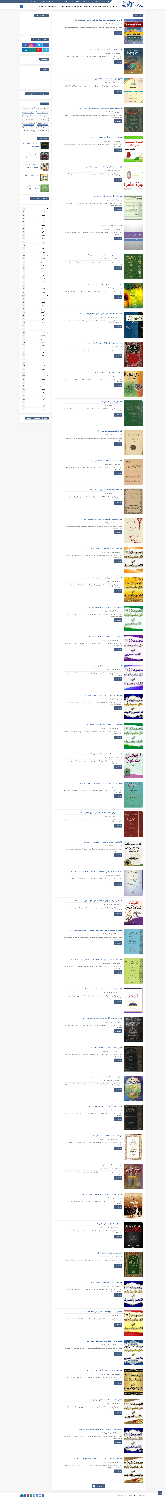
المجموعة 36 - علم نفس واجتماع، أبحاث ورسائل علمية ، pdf (103, 695)
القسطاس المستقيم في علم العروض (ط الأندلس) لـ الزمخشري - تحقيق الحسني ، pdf (96, 959)
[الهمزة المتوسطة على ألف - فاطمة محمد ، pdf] (133, 149)
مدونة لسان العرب (121, 1495)
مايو (43, 238)
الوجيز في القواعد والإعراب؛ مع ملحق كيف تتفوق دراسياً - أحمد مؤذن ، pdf (98, 20)
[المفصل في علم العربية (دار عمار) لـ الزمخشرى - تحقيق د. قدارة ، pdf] (133, 795)
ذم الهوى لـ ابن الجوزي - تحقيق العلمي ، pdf (108, 1165)
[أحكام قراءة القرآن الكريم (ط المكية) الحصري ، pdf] (133, 1059)
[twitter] (49, 1)
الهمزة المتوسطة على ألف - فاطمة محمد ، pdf (107, 137)
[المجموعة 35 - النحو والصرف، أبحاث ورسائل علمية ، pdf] (133, 560)
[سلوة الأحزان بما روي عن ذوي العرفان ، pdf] (133, 384)
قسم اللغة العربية (42, 130)
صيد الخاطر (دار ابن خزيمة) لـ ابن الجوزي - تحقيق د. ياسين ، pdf (103, 343)
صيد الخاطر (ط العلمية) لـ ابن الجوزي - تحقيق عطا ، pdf (105, 284)
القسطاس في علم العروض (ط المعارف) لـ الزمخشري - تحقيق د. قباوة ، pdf (98, 901)
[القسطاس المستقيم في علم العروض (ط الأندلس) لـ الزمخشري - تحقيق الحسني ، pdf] (133, 971)
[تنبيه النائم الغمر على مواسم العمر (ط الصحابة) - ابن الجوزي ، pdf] (133, 1205)
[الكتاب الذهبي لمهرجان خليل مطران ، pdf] (133, 442)
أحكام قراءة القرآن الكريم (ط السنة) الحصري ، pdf (106, 1077)
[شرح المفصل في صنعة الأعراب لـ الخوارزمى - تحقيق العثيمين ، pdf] (133, 824)
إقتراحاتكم (78, 2)
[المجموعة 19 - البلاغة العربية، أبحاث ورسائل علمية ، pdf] (133, 1352)
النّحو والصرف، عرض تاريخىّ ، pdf (112, 225)
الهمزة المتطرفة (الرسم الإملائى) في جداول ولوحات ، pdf (104, 167)
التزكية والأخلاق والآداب (115, 259)
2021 (45, 376)
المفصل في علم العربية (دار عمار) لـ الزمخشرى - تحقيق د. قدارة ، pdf (101, 783)
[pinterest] (40, 1)
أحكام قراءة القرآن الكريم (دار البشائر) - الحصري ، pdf (105, 1106)
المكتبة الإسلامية (87, 6)
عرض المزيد (100, 1486)
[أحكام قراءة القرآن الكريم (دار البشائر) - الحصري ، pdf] (133, 1117)
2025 (45, 222)
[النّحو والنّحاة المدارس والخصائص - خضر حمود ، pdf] (133, 61)
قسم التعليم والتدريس (29, 123)
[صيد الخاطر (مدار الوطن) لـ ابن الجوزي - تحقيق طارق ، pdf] (133, 266)
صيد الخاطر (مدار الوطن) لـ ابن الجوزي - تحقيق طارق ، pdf (104, 255)
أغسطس (42, 228)
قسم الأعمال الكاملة (28, 116)
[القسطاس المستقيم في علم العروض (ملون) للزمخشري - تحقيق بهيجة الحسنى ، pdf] (133, 941)
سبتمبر (43, 265)
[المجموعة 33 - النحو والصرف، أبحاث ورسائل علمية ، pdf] (133, 1294)
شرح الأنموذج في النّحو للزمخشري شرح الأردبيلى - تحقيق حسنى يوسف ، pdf (99, 754)
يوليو (43, 232)
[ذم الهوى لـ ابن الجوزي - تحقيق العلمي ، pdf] (133, 1176)
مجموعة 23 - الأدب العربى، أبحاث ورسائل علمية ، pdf (105, 607)
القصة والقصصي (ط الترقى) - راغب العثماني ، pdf (106, 460)
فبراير (43, 215)
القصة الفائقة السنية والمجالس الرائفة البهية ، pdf (106, 490)
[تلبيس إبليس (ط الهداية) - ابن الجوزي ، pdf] (133, 1235)
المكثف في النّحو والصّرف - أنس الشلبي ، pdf (108, 196)
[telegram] (43, 1)
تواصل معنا (71, 2)
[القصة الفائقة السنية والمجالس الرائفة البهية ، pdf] (133, 501)
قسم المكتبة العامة (28, 130)
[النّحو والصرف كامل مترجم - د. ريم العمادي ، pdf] (133, 90)
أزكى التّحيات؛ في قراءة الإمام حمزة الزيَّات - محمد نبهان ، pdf (103, 989)
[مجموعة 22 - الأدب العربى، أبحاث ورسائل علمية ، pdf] (133, 648)
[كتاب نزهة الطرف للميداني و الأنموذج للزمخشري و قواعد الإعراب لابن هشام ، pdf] (133, 883)
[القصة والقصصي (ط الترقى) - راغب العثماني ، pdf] (133, 472)
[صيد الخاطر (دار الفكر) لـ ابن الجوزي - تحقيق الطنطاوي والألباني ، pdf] (133, 325)
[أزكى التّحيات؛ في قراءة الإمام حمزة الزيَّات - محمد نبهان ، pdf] (133, 1000)
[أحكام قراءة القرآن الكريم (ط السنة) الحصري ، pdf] (133, 1088)
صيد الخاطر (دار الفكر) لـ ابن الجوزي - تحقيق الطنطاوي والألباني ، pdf (101, 313)
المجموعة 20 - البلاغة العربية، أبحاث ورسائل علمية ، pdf (104, 1370)
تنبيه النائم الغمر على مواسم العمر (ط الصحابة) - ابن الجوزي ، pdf (102, 1194)
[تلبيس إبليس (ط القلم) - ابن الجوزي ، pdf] (133, 1264)
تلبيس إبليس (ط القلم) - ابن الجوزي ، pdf (109, 1253)
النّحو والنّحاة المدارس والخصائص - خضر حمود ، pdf (106, 49)
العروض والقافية (117, 904)
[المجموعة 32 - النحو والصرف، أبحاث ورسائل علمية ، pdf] (133, 1323)
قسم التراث (43, 119)
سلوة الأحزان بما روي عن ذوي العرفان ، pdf (108, 372)
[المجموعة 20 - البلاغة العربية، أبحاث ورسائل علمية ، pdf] (133, 1382)
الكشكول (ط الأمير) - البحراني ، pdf (111, 401)
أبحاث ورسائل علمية (116, 552)
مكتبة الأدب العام (65, 6)
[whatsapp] (37, 1)
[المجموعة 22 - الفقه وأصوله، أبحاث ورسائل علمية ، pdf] (133, 677)
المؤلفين (105, 6)
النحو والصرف (117, 24)
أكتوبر (43, 305)
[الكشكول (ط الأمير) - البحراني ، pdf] (133, 413)
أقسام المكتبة (113, 6)
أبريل (43, 242)
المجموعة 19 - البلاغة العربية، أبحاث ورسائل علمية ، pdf (104, 1341)
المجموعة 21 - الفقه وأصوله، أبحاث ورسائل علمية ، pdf (104, 724)
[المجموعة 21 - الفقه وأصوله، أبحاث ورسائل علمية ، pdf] (133, 736)
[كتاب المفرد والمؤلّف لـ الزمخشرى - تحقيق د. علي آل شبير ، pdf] (133, 853)
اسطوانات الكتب (29, 108)
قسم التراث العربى (29, 119)
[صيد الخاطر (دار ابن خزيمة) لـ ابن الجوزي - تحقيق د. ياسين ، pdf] (133, 354)
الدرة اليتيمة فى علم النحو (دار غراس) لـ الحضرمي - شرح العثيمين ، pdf (101, 108)
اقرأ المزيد (118, 33)
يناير (44, 218)
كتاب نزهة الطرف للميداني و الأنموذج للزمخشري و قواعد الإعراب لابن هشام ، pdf (96, 871)
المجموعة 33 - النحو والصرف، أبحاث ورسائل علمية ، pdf (104, 1282)
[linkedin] (34, 1)
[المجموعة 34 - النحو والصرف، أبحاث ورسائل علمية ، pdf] (133, 589)
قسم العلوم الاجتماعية (43, 127)
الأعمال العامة (42, 6)
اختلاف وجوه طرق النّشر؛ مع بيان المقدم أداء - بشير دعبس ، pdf (102, 1018)
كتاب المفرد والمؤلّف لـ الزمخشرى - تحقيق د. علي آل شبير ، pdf (102, 842)
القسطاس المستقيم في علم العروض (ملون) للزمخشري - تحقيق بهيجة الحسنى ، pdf (96, 930)
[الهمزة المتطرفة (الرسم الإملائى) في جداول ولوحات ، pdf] (133, 178)
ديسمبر (43, 225)
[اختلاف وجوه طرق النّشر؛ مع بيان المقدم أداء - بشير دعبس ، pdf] (133, 1029)
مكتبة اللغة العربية (77, 6)
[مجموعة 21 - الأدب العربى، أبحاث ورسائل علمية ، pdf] (133, 1411)
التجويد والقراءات (117, 992)
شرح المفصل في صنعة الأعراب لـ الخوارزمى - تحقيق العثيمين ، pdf (101, 812)
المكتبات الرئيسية (97, 6)
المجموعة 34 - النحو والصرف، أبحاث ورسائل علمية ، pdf (104, 578)
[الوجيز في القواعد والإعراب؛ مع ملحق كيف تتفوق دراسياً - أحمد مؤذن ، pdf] (133, 31)
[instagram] (46, 1)
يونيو (43, 235)
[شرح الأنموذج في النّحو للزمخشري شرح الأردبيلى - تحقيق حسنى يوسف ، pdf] (133, 765)
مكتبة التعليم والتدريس (54, 6)
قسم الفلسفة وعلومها (29, 127)
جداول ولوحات (117, 141)
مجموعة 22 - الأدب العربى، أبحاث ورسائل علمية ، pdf (105, 636)
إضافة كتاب (65, 2)
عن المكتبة (83, 2)
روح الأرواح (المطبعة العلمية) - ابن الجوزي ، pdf (107, 1135)
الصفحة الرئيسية (105, 2)
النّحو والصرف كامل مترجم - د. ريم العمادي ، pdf (107, 79)
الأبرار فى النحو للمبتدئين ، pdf (32, 175)
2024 (45, 255)
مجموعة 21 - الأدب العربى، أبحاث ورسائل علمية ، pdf (105, 1400)
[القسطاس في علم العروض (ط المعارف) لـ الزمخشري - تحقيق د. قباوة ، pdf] (133, 912)
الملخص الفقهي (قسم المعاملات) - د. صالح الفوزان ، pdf (32, 157)
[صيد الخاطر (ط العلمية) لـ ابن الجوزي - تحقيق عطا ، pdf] (133, 295)
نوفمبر (43, 262)
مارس (43, 212)
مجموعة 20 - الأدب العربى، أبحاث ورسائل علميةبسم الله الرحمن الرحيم (100, 1429)
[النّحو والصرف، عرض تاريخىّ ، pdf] (133, 237)
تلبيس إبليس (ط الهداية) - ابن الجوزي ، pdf (109, 1223)
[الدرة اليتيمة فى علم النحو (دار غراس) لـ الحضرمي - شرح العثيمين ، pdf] (133, 119)
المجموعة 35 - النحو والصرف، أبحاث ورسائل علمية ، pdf (104, 548)
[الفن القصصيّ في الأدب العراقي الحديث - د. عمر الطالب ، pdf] (133, 530)
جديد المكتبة (98, 2)
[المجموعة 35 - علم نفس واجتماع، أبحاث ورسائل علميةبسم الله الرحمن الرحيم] (133, 1470)
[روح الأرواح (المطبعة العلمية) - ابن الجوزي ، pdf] (133, 1147)
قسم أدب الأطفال (29, 112)
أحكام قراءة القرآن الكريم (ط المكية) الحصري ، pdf (106, 1047)
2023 (45, 295)
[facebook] (52, 1)
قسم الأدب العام (42, 116)
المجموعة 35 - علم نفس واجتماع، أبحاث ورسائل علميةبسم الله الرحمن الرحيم (98, 1458)
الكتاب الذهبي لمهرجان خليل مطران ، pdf (109, 431)
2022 (45, 332)
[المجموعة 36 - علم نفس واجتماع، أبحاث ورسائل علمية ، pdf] (133, 706)
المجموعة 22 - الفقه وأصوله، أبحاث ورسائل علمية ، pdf (104, 666)
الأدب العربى (118, 405)
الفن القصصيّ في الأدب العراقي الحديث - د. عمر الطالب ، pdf (103, 519)
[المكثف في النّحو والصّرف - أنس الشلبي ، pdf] (133, 207)
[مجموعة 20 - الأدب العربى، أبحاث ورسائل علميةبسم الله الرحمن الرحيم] (133, 1440)
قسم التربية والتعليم (42, 123)
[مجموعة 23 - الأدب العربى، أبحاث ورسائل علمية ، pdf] (133, 618)
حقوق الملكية (91, 2)
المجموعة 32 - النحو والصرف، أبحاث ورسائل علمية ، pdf (104, 1311)
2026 (45, 208)
